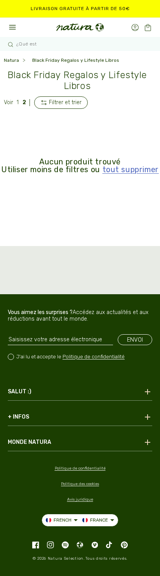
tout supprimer (131, 169)
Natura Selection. (66, 558)
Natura (11, 60)
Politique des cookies (80, 484)
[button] (147, 27)
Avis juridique (80, 499)
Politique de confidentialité (94, 357)
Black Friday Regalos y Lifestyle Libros (75, 60)
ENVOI (135, 339)
